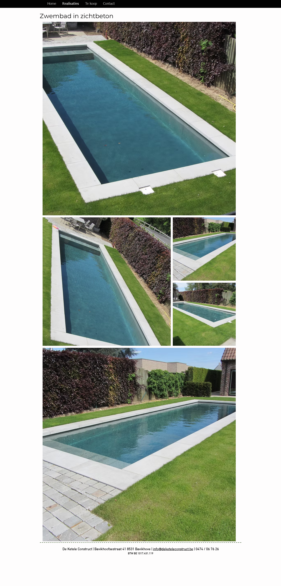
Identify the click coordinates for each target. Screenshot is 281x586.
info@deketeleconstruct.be (173, 549)
